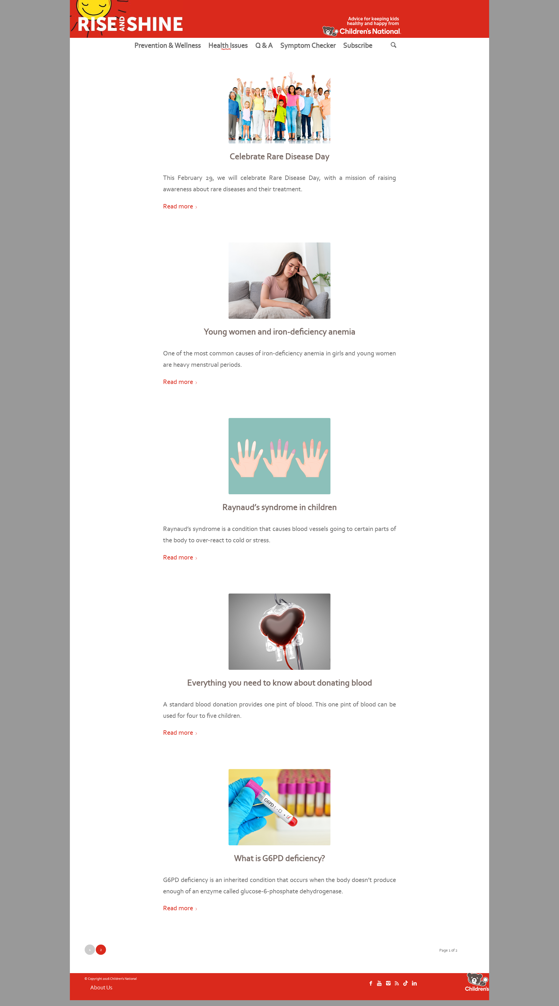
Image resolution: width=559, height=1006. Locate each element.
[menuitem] (168, 45)
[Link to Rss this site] (396, 986)
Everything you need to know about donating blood (279, 682)
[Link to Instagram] (388, 986)
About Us (101, 987)
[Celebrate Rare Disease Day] (279, 105)
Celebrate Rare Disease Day (279, 156)
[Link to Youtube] (379, 986)
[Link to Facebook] (370, 986)
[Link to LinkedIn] (414, 986)
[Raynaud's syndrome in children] (279, 456)
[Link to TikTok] (405, 986)
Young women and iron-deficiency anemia (279, 331)
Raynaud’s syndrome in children (279, 507)
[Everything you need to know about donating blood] (279, 632)
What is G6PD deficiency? (279, 858)
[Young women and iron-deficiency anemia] (279, 280)
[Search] (400, 45)
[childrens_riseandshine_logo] (126, 19)
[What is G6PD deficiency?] (279, 807)
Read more (178, 206)
